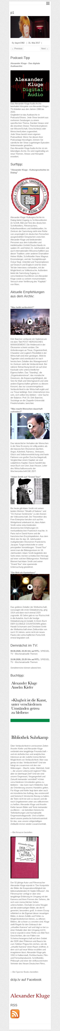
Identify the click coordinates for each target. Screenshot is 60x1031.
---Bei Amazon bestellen (21, 832)
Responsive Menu (48, 3)
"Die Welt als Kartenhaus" (23, 572)
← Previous (17, 48)
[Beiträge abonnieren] (14, 1011)
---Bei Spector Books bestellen (24, 972)
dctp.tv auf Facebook (25, 979)
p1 (12, 12)
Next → (44, 48)
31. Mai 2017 (34, 43)
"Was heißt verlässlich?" (22, 307)
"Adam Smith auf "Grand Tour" (25, 477)
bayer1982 (20, 43)
